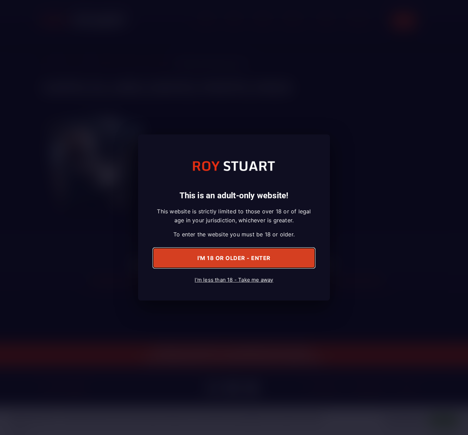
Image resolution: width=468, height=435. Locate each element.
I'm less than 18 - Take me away (234, 280)
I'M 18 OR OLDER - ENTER (234, 258)
